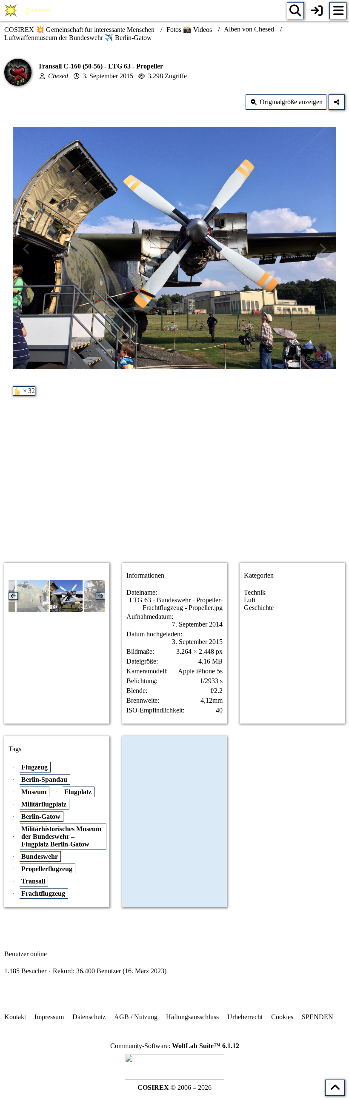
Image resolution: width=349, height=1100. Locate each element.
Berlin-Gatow (40, 816)
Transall (33, 881)
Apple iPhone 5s (200, 671)
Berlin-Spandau (44, 779)
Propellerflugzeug (46, 868)
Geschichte (259, 607)
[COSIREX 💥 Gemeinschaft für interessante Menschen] (29, 10)
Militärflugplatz (43, 804)
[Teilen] (337, 102)
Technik (255, 592)
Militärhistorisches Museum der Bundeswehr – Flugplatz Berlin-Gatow (61, 836)
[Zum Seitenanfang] (335, 1088)
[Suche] (295, 10)
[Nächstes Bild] (322, 248)
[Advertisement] (174, 488)
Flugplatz (78, 791)
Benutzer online (25, 954)
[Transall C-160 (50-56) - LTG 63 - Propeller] (66, 596)
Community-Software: (174, 1045)
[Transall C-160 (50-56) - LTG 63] (33, 596)
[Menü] (337, 10)
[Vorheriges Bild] (27, 248)
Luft (249, 600)
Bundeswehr (39, 856)
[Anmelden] (316, 10)
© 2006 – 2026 (174, 1087)
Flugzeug (34, 767)
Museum (33, 791)
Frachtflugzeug (43, 893)
